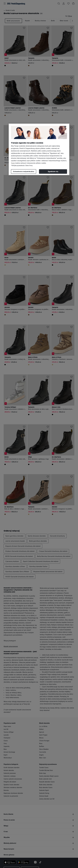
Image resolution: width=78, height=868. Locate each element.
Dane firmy (29, 165)
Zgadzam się (53, 171)
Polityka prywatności (18, 165)
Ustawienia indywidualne (23, 171)
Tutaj (13, 163)
